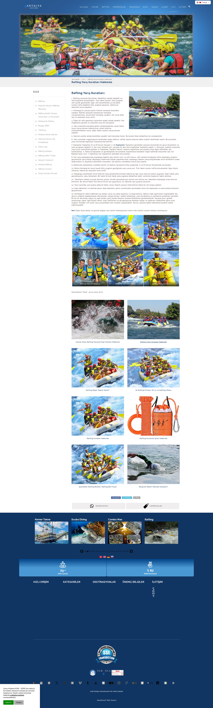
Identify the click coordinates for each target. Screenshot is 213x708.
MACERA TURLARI (40, 610)
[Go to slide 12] (109, 551)
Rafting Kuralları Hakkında (98, 438)
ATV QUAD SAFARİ (70, 604)
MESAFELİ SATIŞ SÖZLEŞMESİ (133, 598)
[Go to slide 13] (112, 551)
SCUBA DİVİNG (68, 610)
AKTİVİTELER (38, 613)
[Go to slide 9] (103, 551)
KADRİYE (96, 595)
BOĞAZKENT (97, 620)
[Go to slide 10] (105, 551)
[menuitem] (84, 8)
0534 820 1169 (161, 588)
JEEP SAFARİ (67, 601)
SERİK (95, 626)
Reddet (18, 702)
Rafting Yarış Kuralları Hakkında (153, 342)
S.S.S (35, 604)
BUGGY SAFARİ (68, 607)
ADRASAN (96, 604)
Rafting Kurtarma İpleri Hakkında (153, 438)
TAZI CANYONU (69, 598)
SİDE (94, 629)
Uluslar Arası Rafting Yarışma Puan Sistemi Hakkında (98, 342)
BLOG (35, 598)
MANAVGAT (97, 623)
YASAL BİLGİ (127, 592)
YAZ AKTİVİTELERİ (40, 626)
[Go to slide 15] (116, 551)
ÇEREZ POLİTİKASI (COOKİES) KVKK (135, 588)
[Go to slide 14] (114, 551)
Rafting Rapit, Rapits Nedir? (97, 390)
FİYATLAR (36, 629)
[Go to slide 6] (96, 551)
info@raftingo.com (162, 593)
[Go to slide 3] (90, 551)
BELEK (95, 616)
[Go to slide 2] (87, 551)
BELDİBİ (96, 613)
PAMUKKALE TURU (70, 626)
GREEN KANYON (69, 620)
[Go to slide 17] (121, 551)
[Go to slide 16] (118, 551)
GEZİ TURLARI (38, 607)
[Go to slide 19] (125, 551)
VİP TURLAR (67, 629)
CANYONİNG (67, 592)
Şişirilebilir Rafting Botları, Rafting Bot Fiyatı (98, 487)
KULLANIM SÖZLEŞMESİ (131, 595)
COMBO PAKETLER (40, 592)
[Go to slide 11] (107, 551)
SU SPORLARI (38, 616)
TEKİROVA (96, 607)
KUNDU (96, 592)
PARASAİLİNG (68, 623)
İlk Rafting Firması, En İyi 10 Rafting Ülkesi (153, 390)
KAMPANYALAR (38, 595)
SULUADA (66, 613)
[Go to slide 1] (85, 551)
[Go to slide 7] (98, 551)
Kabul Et (8, 702)
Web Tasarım (111, 700)
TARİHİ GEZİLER (39, 620)
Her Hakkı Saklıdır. (116, 691)
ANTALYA (96, 588)
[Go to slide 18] (123, 551)
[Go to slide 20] (127, 551)
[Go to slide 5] (94, 551)
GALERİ (36, 601)
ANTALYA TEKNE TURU (71, 616)
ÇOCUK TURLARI (39, 623)
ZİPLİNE (66, 595)
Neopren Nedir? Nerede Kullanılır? (153, 487)
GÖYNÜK (96, 610)
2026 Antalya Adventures (99, 691)
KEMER (95, 601)
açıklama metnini (17, 695)
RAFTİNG (66, 588)
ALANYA (96, 598)
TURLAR (36, 588)
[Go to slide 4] (92, 551)
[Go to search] (189, 6)
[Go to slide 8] (101, 551)
